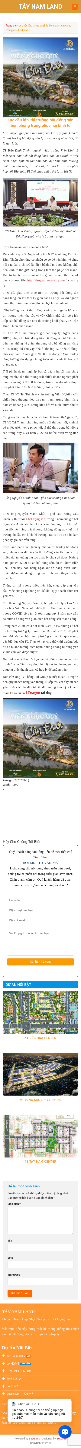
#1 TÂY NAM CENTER (40, 1161)
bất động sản (36, 519)
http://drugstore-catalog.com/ (46, 280)
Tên (10, 1240)
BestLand (34, 1438)
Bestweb (62, 1438)
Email (11, 1257)
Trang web (14, 1274)
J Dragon (33, 693)
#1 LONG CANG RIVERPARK (40, 1100)
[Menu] (75, 7)
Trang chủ (11, 25)
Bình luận (14, 1203)
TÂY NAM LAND (40, 7)
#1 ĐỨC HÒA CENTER (40, 1038)
